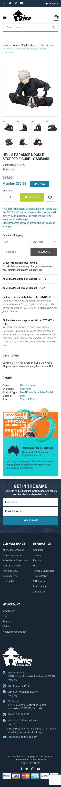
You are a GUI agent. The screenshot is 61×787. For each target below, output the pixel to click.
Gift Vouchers (40, 581)
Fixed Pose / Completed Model (36, 392)
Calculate (43, 252)
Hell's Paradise (28, 385)
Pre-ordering (40, 586)
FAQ (35, 565)
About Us (38, 550)
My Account (9, 611)
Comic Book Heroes (13, 555)
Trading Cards (10, 581)
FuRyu (21, 165)
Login (5, 616)
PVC (22, 396)
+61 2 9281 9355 (18, 714)
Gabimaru (25, 388)
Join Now (39, 184)
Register (7, 621)
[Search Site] (54, 27)
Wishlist (7, 626)
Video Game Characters (15, 560)
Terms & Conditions (43, 570)
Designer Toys (10, 576)
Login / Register (50, 3)
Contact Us (39, 591)
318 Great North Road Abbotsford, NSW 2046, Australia (32, 678)
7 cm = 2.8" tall (28, 399)
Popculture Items (12, 565)
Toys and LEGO (10, 570)
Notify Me (33, 197)
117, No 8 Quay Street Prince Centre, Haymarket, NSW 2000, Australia (27, 707)
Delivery (37, 555)
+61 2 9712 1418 (18, 685)
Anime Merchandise (13, 550)
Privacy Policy (40, 576)
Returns (37, 560)
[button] (50, 197)
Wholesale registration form (14, 633)
